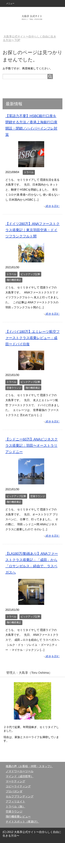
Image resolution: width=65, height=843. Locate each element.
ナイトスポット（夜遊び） (22, 821)
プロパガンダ (14, 791)
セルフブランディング (19, 796)
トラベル (29, 172)
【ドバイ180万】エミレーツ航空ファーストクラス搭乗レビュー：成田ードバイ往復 (32, 338)
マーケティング (15, 781)
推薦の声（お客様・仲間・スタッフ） (29, 766)
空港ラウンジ (14, 387)
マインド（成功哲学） (19, 776)
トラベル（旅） (15, 806)
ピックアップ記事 (30, 274)
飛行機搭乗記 (14, 280)
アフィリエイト (15, 801)
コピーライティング (18, 786)
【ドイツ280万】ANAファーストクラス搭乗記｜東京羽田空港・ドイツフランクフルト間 (32, 230)
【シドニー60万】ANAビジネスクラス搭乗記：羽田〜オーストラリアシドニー (31, 445)
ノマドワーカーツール (19, 771)
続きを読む (53, 206)
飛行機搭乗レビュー (18, 816)
